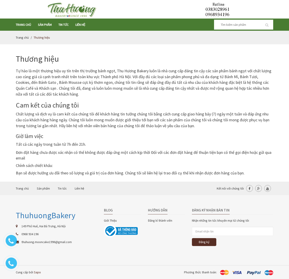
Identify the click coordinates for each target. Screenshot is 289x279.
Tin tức (63, 25)
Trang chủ (22, 37)
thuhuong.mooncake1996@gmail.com (46, 242)
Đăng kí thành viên (160, 220)
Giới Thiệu (110, 220)
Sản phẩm (45, 25)
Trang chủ (23, 25)
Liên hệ (80, 25)
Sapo (37, 272)
